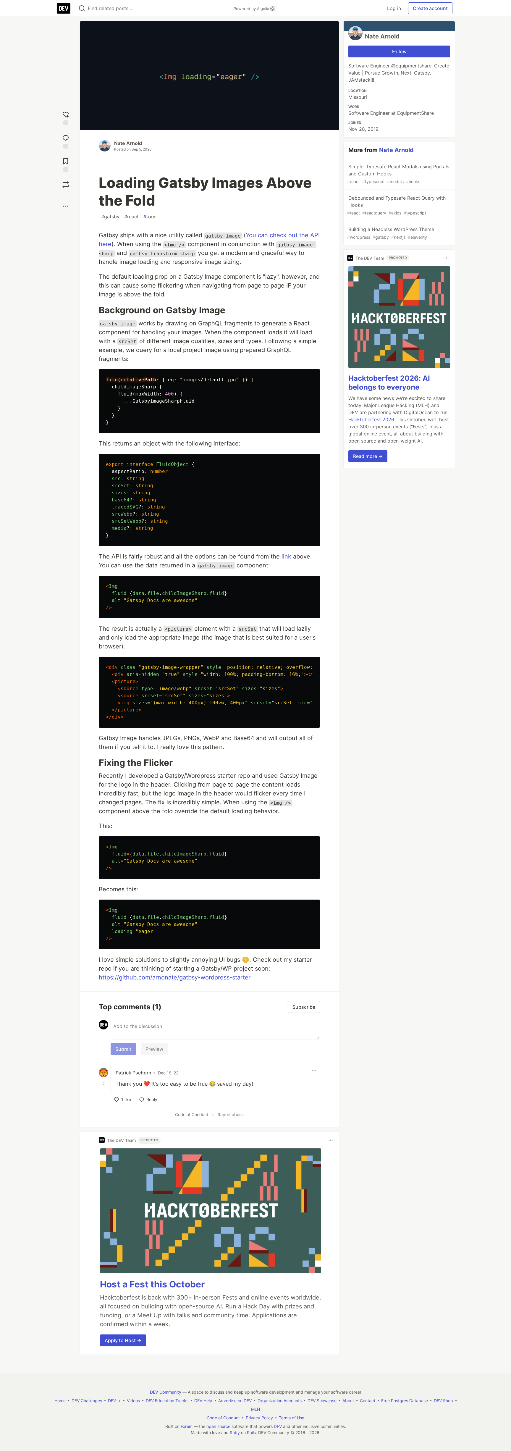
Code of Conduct (191, 1114)
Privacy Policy (259, 1417)
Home (60, 1400)
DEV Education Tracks (167, 1400)
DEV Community (165, 1391)
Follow (399, 51)
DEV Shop (443, 1400)
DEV (278, 1426)
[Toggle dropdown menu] (314, 1070)
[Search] (82, 8)
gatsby (110, 216)
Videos (133, 1400)
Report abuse (231, 1114)
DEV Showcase (322, 1400)
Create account (430, 8)
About (348, 1400)
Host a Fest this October (152, 1284)
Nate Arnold (128, 143)
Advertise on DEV (235, 1400)
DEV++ (114, 1400)
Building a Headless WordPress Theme (390, 233)
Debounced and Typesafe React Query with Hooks (396, 205)
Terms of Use (291, 1417)
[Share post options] (66, 206)
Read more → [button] (368, 456)
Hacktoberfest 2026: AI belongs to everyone (389, 382)
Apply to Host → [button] (123, 1340)
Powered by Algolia (252, 8)
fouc (149, 216)
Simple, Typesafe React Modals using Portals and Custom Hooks (398, 174)
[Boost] (65, 184)
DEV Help (203, 1400)
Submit (123, 1049)
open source (218, 1426)
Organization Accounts (280, 1400)
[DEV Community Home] (63, 8)
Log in (394, 8)
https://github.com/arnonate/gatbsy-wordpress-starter (174, 977)
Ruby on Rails (243, 1432)
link (286, 556)
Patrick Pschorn (133, 1073)
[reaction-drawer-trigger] (65, 117)
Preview (154, 1049)
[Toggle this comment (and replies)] (104, 1083)
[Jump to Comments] (65, 141)
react (131, 216)
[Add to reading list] (65, 164)
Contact (367, 1400)
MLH (255, 1409)
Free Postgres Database (404, 1400)
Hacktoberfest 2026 (371, 419)
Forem (187, 1426)
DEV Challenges (87, 1400)
